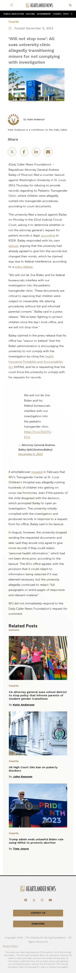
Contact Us (38, 913)
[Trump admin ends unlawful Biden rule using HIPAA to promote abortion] (38, 805)
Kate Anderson (36, 119)
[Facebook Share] (24, 153)
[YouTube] (50, 900)
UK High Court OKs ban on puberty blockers (33, 769)
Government (44, 14)
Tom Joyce (21, 848)
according (48, 235)
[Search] (70, 5)
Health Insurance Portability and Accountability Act (35, 362)
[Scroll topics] (71, 14)
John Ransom (22, 776)
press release (24, 266)
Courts (57, 14)
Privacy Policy (10, 946)
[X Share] (12, 153)
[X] (34, 900)
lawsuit (13, 246)
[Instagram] (42, 900)
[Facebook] (25, 900)
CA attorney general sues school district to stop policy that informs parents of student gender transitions (38, 695)
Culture (30, 14)
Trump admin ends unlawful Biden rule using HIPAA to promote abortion (36, 841)
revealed (37, 472)
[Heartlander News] (39, 5)
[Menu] (12, 5)
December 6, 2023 (30, 454)
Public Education (14, 14)
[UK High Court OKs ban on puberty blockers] (38, 733)
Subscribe (38, 924)
